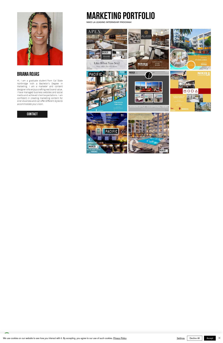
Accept (210, 338)
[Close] (219, 338)
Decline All (195, 338)
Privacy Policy (120, 338)
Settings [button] (181, 338)
